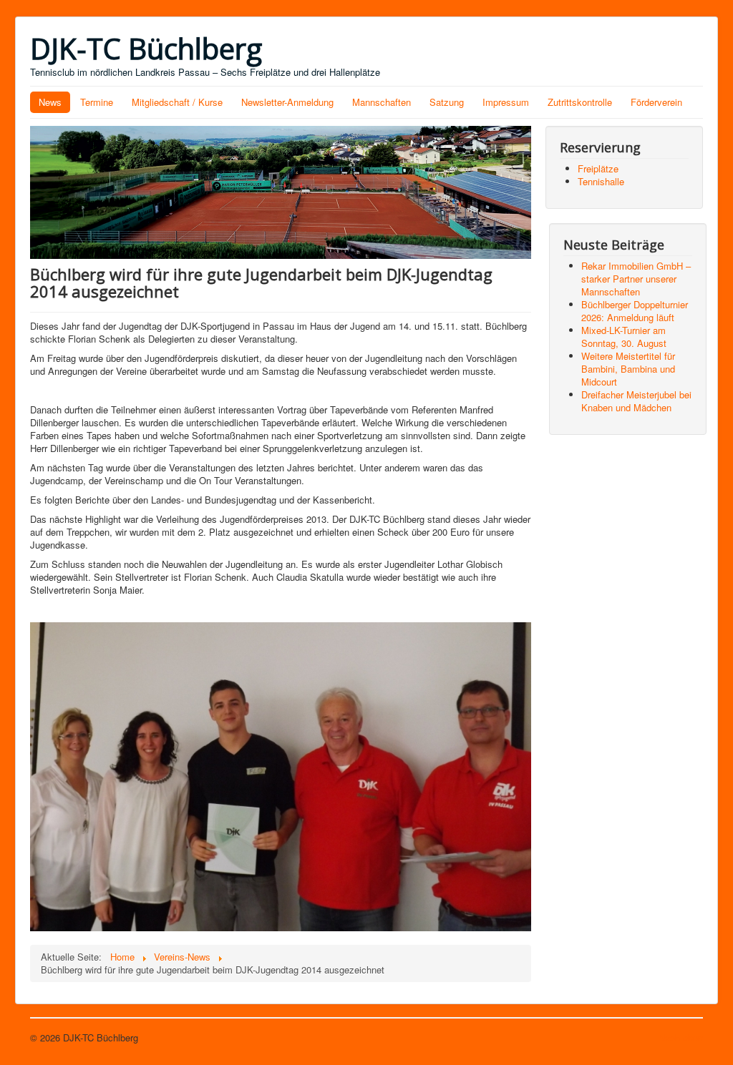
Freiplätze (598, 168)
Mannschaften (381, 102)
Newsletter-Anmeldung (287, 102)
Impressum (505, 102)
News (50, 102)
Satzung (446, 102)
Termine (96, 102)
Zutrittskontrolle (580, 102)
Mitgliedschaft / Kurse (177, 102)
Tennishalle (601, 181)
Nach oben (681, 1037)
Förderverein (656, 102)
